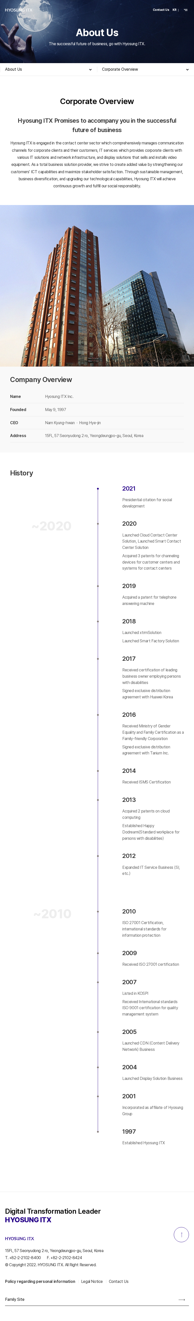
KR (174, 10)
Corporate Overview (120, 69)
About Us (13, 69)
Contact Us (161, 10)
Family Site (15, 1299)
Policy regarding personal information (40, 1281)
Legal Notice (92, 1281)
